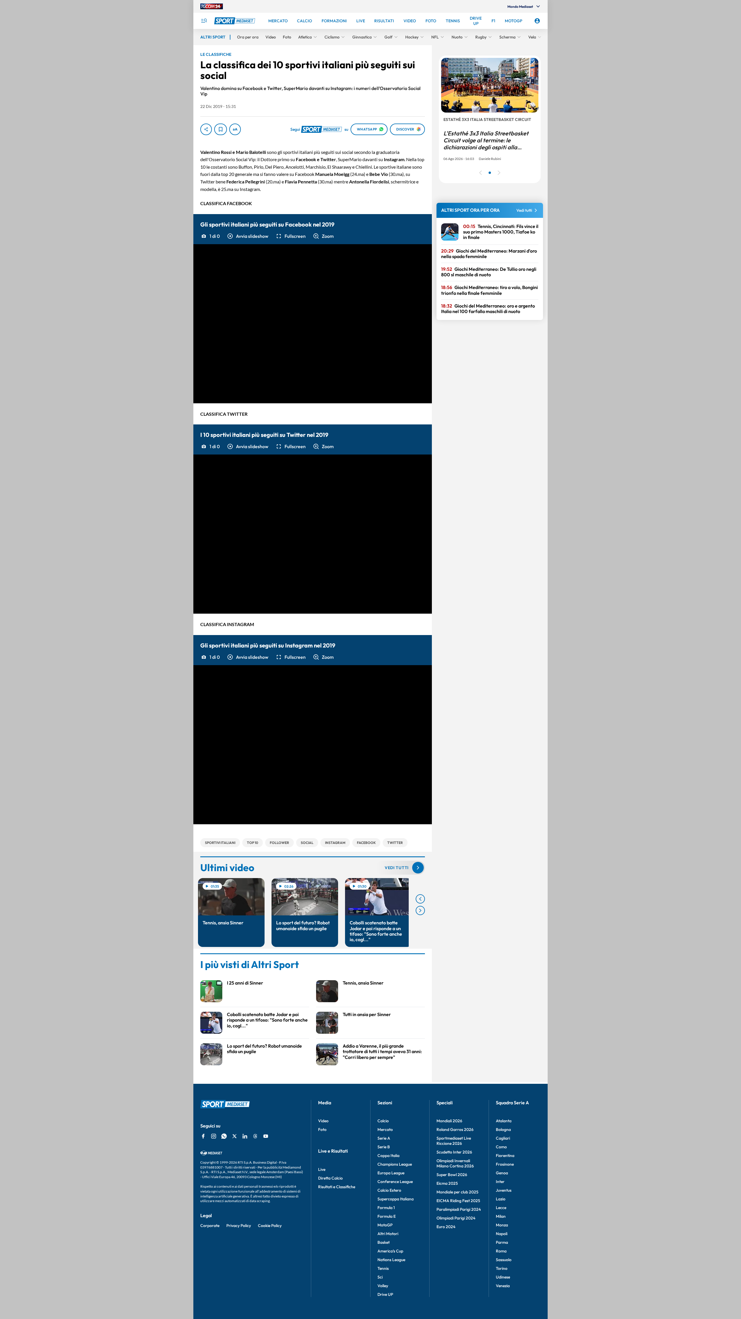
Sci (380, 1277)
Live (321, 1169)
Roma (501, 1251)
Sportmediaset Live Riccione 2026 (453, 1141)
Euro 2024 (445, 1226)
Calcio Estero (389, 1190)
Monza (502, 1225)
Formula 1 (386, 1207)
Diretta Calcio (330, 1178)
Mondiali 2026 (449, 1120)
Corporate (209, 1225)
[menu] (203, 20)
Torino (501, 1268)
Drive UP (385, 1294)
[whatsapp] (224, 1136)
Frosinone (505, 1164)
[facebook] (203, 1136)
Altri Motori (387, 1233)
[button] (247, 236)
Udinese (503, 1277)
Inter (500, 1181)
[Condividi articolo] (206, 129)
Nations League (391, 1259)
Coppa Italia (388, 1155)
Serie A (383, 1138)
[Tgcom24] (211, 6)
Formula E (386, 1216)
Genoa (502, 1172)
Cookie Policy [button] (270, 1225)
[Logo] (235, 20)
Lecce (501, 1207)
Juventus (503, 1190)
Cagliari (503, 1138)
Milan (501, 1216)
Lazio (500, 1199)
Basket (383, 1242)
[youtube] (266, 1136)
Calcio (383, 1120)
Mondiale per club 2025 (457, 1192)
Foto (322, 1129)
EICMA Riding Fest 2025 (458, 1200)
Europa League (390, 1172)
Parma (502, 1242)
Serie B (383, 1146)
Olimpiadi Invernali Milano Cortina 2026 (455, 1163)
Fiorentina (505, 1155)
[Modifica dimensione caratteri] (235, 129)
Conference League (395, 1181)
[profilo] (537, 20)
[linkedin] (245, 1136)
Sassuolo (503, 1259)
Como (501, 1146)
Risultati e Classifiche (336, 1186)
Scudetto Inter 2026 (454, 1152)
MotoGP (384, 1225)
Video (323, 1120)
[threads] (255, 1136)
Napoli (501, 1233)
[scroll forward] (420, 910)
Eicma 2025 (447, 1183)
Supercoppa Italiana (395, 1199)
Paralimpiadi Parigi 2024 (458, 1209)
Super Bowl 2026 (451, 1174)
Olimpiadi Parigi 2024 (455, 1218)
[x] (234, 1136)
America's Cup (390, 1251)
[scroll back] (420, 899)
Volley (382, 1285)
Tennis (383, 1268)
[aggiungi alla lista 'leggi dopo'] (220, 129)
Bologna (503, 1129)
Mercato (385, 1129)
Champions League (394, 1164)
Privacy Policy (238, 1225)
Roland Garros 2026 (455, 1129)
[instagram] (214, 1136)
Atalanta (503, 1120)
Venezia (503, 1285)
